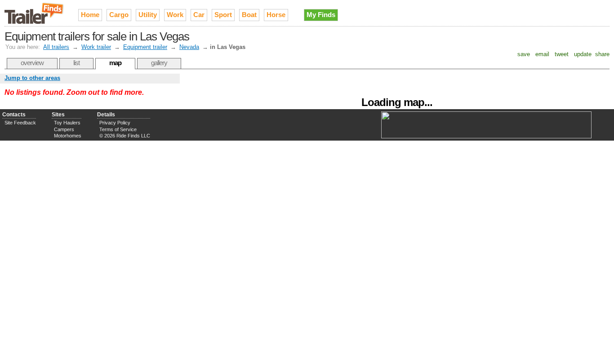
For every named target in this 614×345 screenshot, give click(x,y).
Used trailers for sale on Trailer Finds (34, 13)
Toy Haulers (67, 122)
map (115, 62)
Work (175, 14)
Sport (223, 14)
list (76, 62)
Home (90, 14)
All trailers (56, 47)
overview (32, 62)
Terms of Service (118, 129)
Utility (147, 14)
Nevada (189, 47)
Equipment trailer (145, 47)
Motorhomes (67, 135)
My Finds (321, 14)
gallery (159, 62)
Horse (276, 14)
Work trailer (96, 47)
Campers (64, 129)
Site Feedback (20, 122)
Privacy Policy (114, 122)
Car (199, 14)
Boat (249, 14)
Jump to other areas (32, 78)
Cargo (119, 14)
